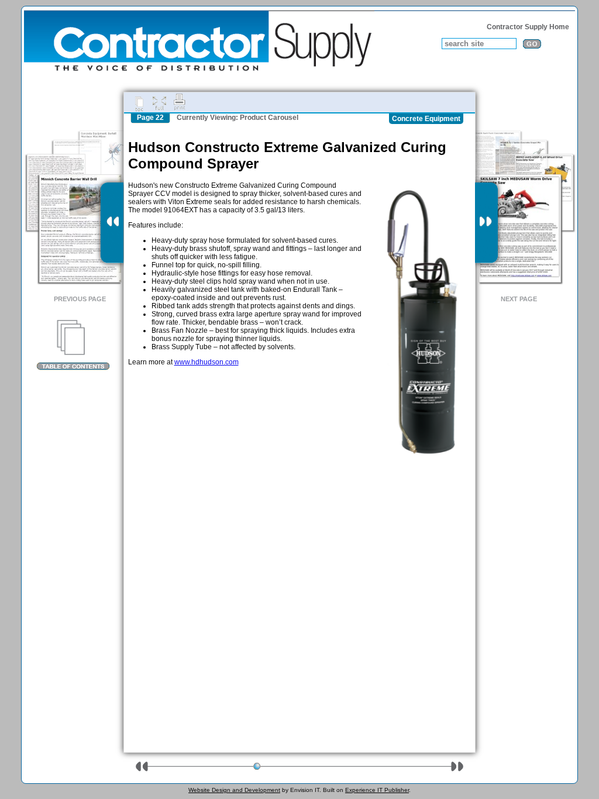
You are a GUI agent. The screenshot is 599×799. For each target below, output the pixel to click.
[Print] (179, 102)
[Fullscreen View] (159, 102)
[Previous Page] (112, 222)
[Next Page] (486, 222)
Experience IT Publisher (377, 790)
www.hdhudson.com (206, 362)
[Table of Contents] (72, 345)
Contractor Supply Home (528, 27)
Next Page (519, 298)
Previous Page (80, 298)
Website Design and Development (234, 790)
